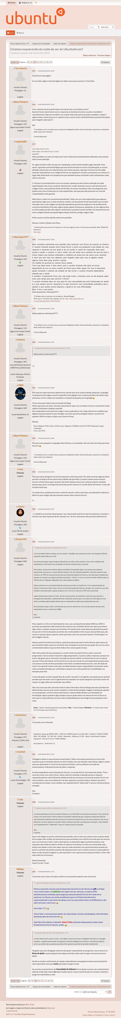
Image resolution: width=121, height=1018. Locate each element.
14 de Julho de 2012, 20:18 (46, 438)
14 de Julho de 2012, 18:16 (46, 104)
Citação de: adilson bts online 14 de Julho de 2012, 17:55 (51, 933)
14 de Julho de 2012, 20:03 (46, 388)
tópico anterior (89, 55)
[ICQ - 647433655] (20, 262)
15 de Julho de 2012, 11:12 (46, 871)
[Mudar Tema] (36, 2)
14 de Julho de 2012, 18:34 (40, 149)
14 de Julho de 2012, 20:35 (46, 541)
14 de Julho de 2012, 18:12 (46, 71)
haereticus (21, 715)
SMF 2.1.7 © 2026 (13, 1014)
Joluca (21, 506)
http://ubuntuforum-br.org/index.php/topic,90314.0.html (59, 300)
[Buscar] (99, 27)
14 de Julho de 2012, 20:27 (46, 509)
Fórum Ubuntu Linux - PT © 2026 (101, 1012)
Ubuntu (50, 1008)
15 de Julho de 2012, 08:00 (46, 802)
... (44, 62)
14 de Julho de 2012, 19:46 (46, 308)
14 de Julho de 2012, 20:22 (46, 472)
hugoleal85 (21, 141)
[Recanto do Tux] (20, 170)
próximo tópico (104, 55)
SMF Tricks (29, 1004)
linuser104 (21, 539)
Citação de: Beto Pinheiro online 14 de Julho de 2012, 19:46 (52, 348)
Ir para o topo (15, 981)
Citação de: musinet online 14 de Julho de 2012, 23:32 (51, 808)
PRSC (21, 385)
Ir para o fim (15, 62)
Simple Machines (28, 1014)
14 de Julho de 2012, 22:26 (46, 717)
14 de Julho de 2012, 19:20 (46, 239)
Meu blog (37, 232)
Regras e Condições (95, 1015)
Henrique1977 (21, 237)
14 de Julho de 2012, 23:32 (46, 754)
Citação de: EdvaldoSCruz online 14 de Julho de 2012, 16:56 (52, 883)
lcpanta (21, 339)
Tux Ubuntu (21, 68)
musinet (21, 751)
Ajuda (85, 1015)
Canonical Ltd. (12, 1011)
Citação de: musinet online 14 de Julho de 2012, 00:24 (51, 548)
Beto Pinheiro (21, 101)
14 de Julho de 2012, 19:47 (46, 342)
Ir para (76, 992)
